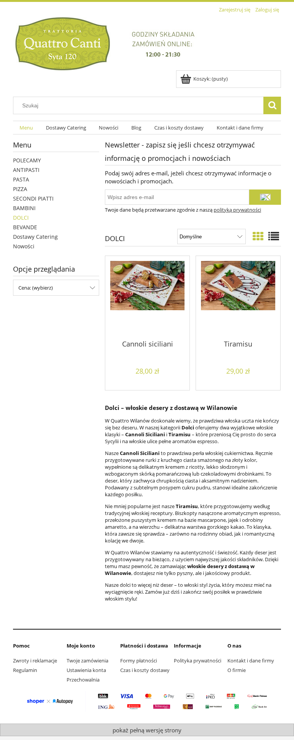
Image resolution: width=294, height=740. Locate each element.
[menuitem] (26, 127)
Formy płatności (138, 660)
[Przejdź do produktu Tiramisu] (238, 297)
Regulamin (25, 670)
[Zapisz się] (265, 197)
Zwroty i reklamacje (35, 660)
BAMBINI (24, 208)
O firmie (236, 670)
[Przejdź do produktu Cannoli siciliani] (147, 297)
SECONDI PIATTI (33, 198)
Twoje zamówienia (87, 660)
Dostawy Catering (35, 236)
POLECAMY (27, 160)
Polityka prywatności (197, 660)
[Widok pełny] (273, 236)
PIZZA (20, 189)
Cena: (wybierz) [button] (35, 287)
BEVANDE (25, 227)
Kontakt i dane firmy (250, 660)
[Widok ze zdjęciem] (258, 236)
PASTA (21, 179)
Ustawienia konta (86, 670)
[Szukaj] (272, 105)
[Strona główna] (110, 42)
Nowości (23, 246)
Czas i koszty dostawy (145, 670)
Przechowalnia (83, 679)
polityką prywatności (237, 209)
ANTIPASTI (26, 169)
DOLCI (21, 217)
